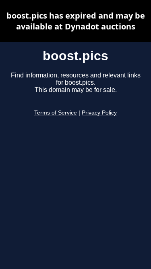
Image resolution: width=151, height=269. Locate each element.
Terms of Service (55, 113)
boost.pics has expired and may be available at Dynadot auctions (75, 21)
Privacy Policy (99, 113)
